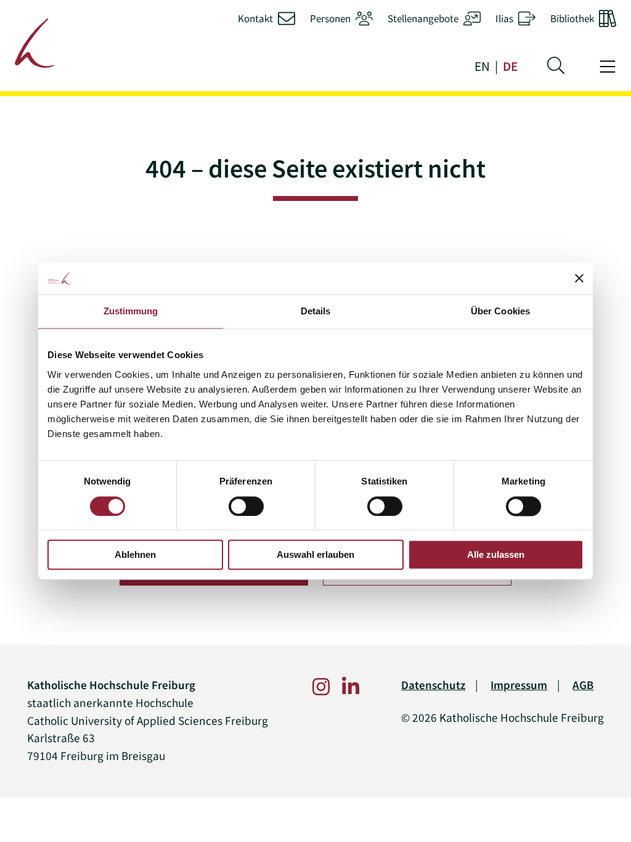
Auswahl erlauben (315, 555)
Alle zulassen (495, 555)
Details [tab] (316, 311)
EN (482, 66)
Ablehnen (135, 555)
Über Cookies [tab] (500, 311)
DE (510, 66)
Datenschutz (433, 685)
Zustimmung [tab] (131, 311)
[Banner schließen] (579, 278)
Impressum (519, 685)
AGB (582, 685)
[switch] (246, 506)
